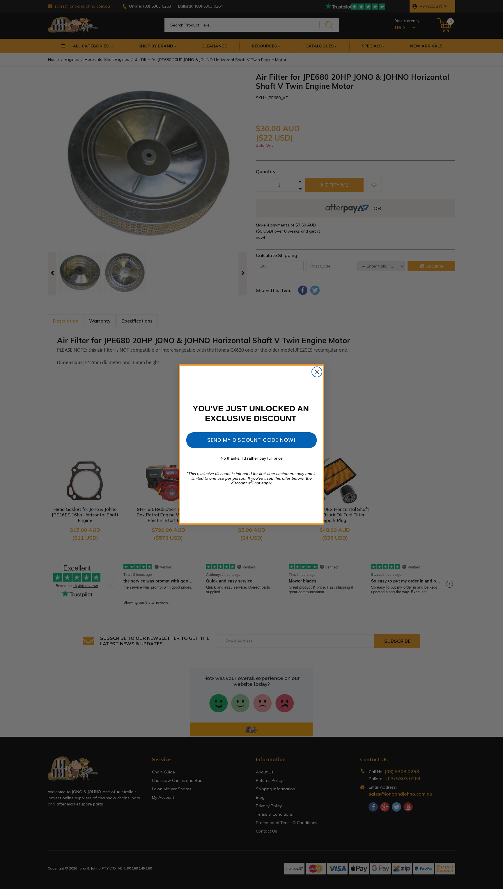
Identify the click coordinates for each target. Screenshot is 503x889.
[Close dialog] (317, 372)
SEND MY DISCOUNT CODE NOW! (251, 440)
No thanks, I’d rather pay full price (252, 458)
